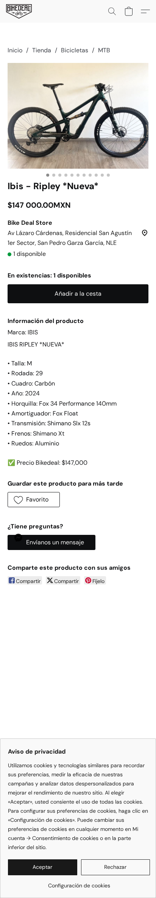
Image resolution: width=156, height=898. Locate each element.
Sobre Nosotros (36, 706)
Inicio (15, 50)
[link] (79, 882)
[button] (19, 11)
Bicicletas (74, 50)
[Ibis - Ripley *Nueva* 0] (78, 116)
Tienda (41, 50)
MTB (104, 50)
